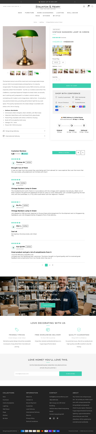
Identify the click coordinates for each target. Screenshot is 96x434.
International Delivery (33, 412)
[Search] (92, 6)
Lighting (60, 12)
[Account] (84, 6)
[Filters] (78, 152)
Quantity (54, 77)
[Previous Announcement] (21, 2)
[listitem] (48, 2)
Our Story (48, 305)
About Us (29, 396)
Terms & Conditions (32, 421)
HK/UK (56, 62)
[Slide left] (8, 73)
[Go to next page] (53, 265)
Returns (28, 415)
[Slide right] (41, 73)
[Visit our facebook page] (50, 418)
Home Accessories (45, 12)
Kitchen (46, 15)
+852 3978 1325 (53, 400)
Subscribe (70, 373)
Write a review (64, 152)
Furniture (29, 12)
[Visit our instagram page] (54, 418)
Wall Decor (72, 12)
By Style (56, 15)
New (20, 12)
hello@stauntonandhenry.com (58, 396)
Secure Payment (31, 403)
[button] (56, 37)
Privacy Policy (30, 418)
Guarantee (29, 406)
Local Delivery (30, 409)
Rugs (38, 15)
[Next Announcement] (75, 2)
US (63, 62)
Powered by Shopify (73, 431)
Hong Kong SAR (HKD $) (11, 6)
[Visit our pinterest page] (57, 418)
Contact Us (29, 400)
